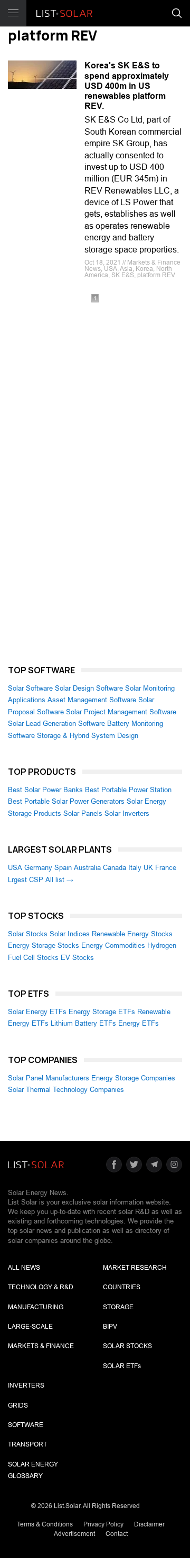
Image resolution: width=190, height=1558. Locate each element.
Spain (63, 868)
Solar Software (30, 688)
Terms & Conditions (45, 1524)
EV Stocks (77, 958)
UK (148, 868)
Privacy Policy (103, 1524)
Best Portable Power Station (128, 790)
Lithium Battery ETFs (83, 1023)
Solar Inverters (126, 813)
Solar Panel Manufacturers (48, 1078)
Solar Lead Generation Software (56, 723)
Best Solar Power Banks (45, 790)
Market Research (135, 1267)
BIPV (110, 1326)
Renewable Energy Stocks (132, 934)
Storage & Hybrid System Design (87, 736)
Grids (18, 1405)
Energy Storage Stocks (43, 945)
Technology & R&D (40, 1287)
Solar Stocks (28, 934)
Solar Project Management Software (121, 712)
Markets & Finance (41, 1346)
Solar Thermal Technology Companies (66, 1090)
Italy (134, 868)
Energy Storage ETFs (102, 1012)
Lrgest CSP (25, 880)
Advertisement (74, 1533)
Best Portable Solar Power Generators (66, 801)
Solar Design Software (89, 688)
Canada (114, 868)
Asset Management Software (92, 700)
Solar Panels (82, 813)
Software (25, 1425)
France (165, 868)
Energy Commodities (113, 945)
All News (24, 1267)
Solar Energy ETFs (37, 1012)
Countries (121, 1287)
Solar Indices (70, 934)
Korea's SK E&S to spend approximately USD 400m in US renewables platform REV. (126, 85)
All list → (59, 880)
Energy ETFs (138, 1023)
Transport (27, 1444)
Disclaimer (149, 1524)
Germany (38, 868)
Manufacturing (35, 1307)
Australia (87, 868)
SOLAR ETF (122, 1366)
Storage (118, 1307)
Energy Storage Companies (133, 1078)
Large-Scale (30, 1326)
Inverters (26, 1385)
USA (15, 868)
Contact (117, 1533)
